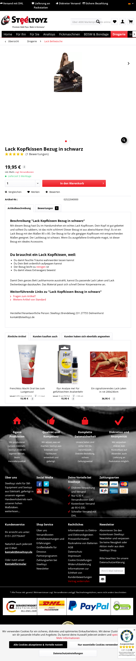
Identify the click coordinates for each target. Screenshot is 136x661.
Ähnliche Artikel (17, 336)
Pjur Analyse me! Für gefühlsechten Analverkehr (68, 390)
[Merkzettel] (114, 21)
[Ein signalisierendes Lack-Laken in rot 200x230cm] (109, 364)
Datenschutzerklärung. (112, 562)
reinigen (41, 266)
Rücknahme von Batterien (83, 543)
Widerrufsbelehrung (79, 564)
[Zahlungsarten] (114, 487)
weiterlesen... (12, 511)
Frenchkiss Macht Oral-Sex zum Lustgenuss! (27, 390)
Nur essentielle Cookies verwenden (98, 644)
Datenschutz (75, 551)
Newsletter (42, 568)
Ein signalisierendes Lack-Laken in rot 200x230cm (108, 390)
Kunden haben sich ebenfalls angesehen (87, 336)
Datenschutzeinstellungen (68, 653)
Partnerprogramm (46, 555)
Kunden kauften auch (45, 336)
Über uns (41, 530)
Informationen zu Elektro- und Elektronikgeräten (82, 532)
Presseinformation (78, 538)
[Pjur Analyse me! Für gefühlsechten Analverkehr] (68, 364)
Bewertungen (47, 208)
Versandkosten (44, 534)
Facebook (39, 484)
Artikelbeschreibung (19, 208)
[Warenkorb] (130, 21)
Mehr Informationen (68, 638)
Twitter (46, 484)
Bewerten (54, 191)
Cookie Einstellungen (80, 560)
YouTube (39, 491)
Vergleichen (15, 191)
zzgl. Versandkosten (24, 172)
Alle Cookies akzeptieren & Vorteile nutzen (38, 644)
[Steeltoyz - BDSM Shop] (29, 24)
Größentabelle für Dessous (46, 549)
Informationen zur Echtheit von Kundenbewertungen (80, 573)
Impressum (74, 555)
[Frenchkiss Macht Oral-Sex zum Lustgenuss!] (27, 364)
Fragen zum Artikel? (24, 296)
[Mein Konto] (122, 21)
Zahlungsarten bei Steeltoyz (46, 562)
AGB (70, 547)
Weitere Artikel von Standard (29, 299)
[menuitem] (86, 21)
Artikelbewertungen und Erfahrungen (50, 541)
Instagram (46, 491)
